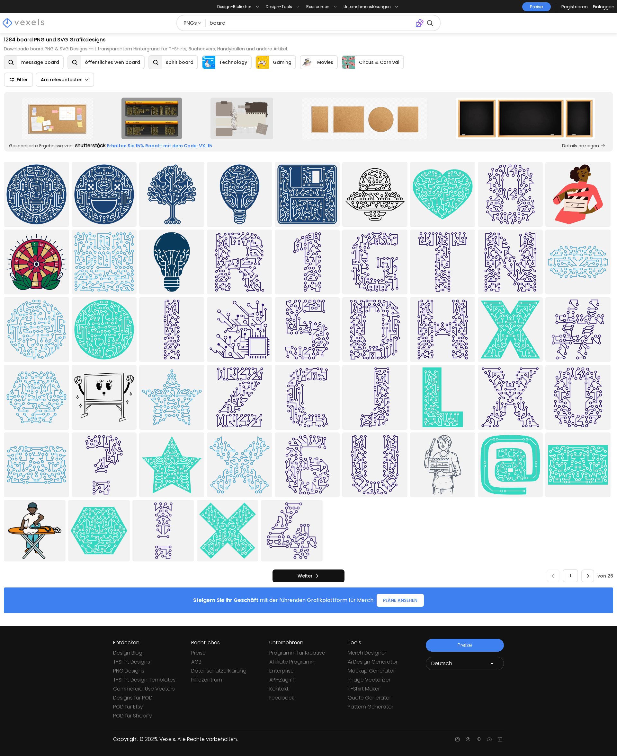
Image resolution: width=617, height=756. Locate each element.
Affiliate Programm (292, 661)
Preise (198, 652)
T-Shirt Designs (131, 661)
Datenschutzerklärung (218, 670)
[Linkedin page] (500, 739)
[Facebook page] (468, 739)
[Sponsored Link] (57, 118)
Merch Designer (367, 652)
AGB (196, 661)
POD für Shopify (132, 715)
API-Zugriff (282, 679)
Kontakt (279, 688)
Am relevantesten (62, 79)
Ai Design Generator (373, 661)
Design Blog (127, 652)
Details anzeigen (580, 146)
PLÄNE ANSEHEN (400, 600)
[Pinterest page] (479, 739)
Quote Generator (369, 697)
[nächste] (587, 575)
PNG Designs (128, 670)
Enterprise (281, 670)
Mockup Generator (371, 670)
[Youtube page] (489, 739)
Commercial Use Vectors (144, 688)
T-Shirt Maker (364, 688)
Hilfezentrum (206, 679)
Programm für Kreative (297, 652)
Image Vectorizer (369, 679)
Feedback (281, 697)
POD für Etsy (128, 706)
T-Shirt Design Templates (144, 679)
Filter (22, 79)
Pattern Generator (370, 706)
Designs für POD (133, 697)
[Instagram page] (457, 739)
